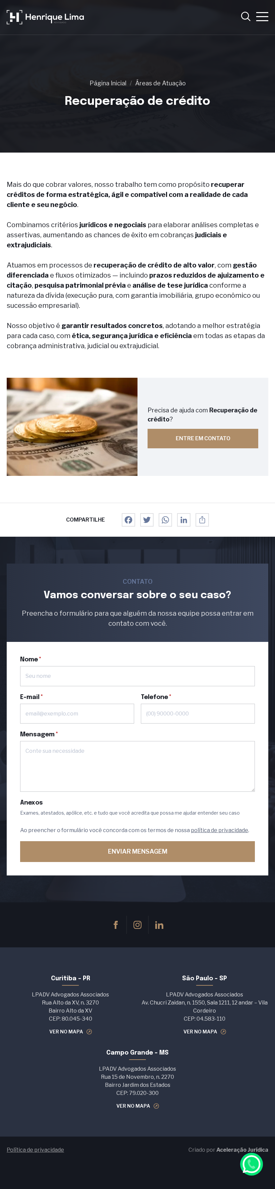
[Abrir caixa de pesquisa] (246, 17)
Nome (29, 660)
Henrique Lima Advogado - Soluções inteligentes (45, 17)
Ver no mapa (66, 1031)
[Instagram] (137, 925)
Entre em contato (203, 438)
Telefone (154, 697)
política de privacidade (219, 830)
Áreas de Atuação (160, 83)
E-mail (30, 697)
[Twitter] (147, 520)
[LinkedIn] (183, 520)
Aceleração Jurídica (242, 1150)
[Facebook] (128, 520)
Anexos (31, 803)
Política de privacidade (35, 1150)
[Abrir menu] (262, 17)
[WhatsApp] (165, 520)
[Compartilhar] (202, 520)
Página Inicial (108, 83)
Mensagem (37, 735)
